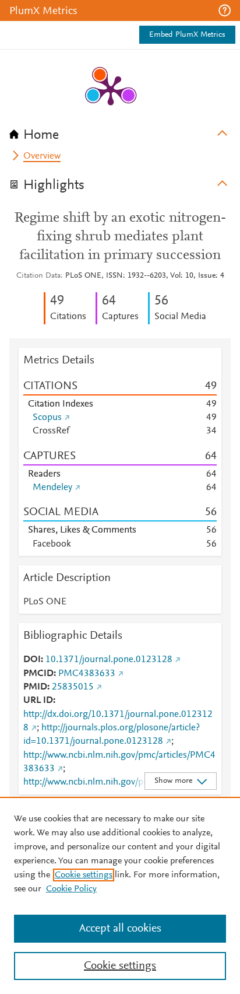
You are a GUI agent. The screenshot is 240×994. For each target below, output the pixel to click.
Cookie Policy (71, 889)
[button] (224, 11)
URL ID (38, 700)
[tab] (120, 131)
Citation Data (38, 276)
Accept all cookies (120, 929)
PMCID (38, 673)
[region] (120, 895)
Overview (42, 156)
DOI (32, 659)
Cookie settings (83, 875)
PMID (35, 687)
